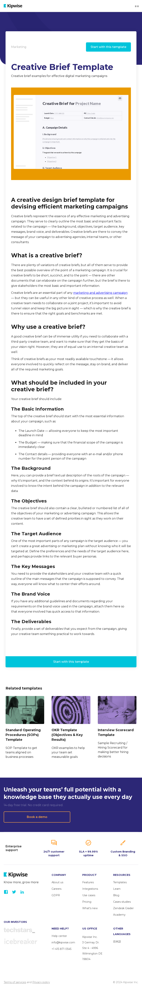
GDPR (56, 895)
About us (57, 882)
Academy (119, 914)
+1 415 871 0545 (61, 949)
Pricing (86, 901)
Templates (120, 882)
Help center (59, 936)
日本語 (117, 941)
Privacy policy (41, 982)
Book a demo (37, 817)
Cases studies (122, 901)
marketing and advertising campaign (100, 293)
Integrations (90, 888)
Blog (116, 895)
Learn (117, 888)
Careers (56, 888)
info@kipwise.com (63, 942)
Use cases (88, 895)
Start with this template (108, 47)
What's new (90, 908)
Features (88, 882)
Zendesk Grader (123, 908)
